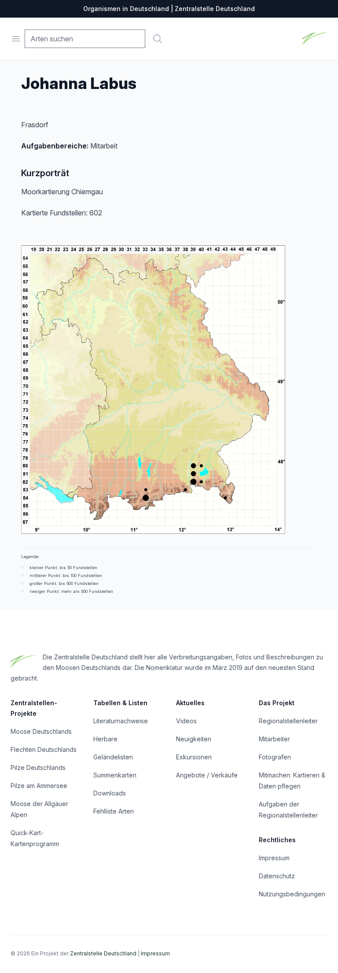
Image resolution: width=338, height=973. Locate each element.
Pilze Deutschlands (38, 767)
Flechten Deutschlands (44, 749)
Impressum (274, 858)
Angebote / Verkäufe (207, 775)
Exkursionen (194, 757)
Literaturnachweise (120, 721)
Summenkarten (114, 775)
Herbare (105, 739)
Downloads (109, 793)
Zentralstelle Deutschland (103, 953)
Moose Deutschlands (41, 731)
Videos (186, 721)
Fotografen (275, 757)
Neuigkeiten (193, 739)
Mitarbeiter (274, 739)
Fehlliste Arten (113, 811)
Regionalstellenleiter (288, 721)
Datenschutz (277, 876)
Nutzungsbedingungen (292, 894)
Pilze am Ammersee (39, 785)
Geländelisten (113, 757)
